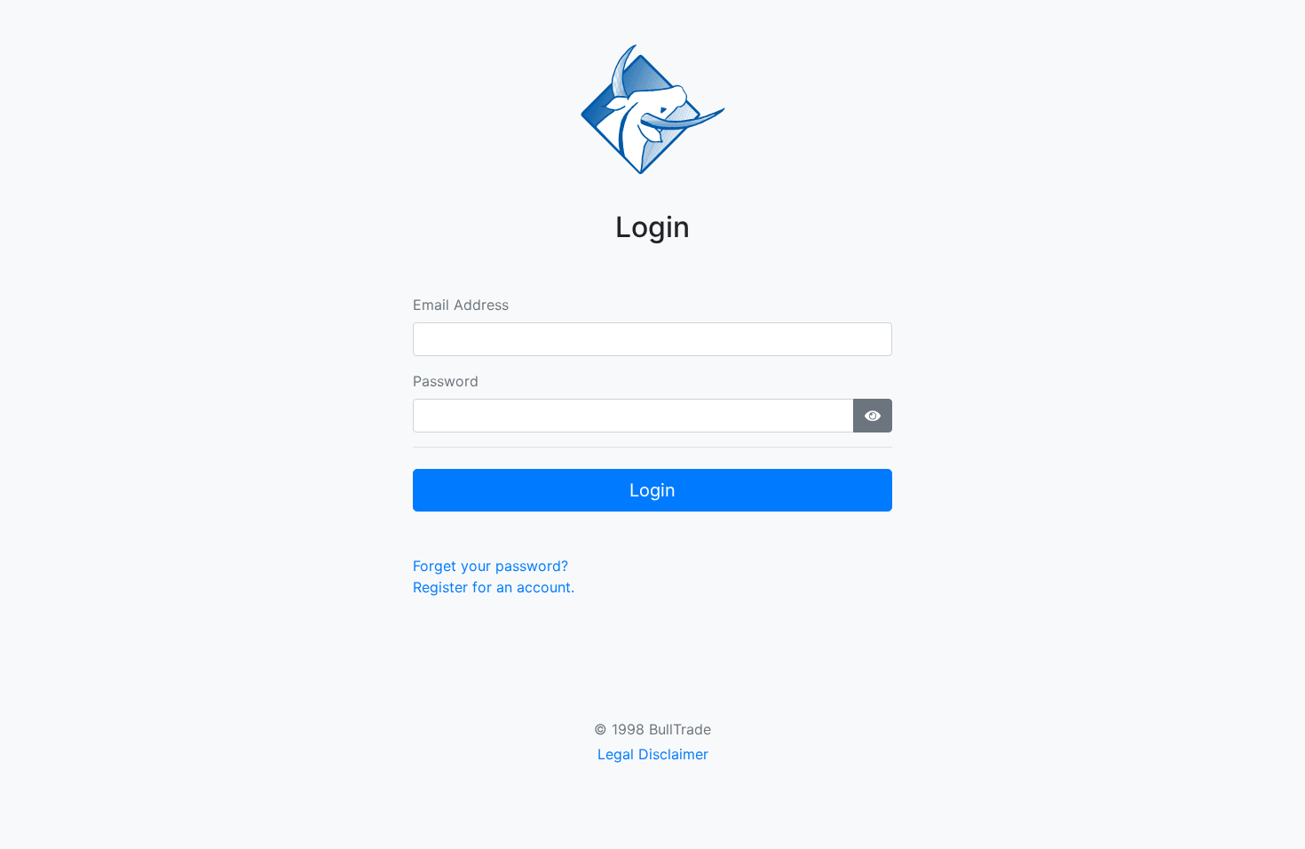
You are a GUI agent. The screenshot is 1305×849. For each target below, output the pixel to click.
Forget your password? (490, 566)
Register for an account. (493, 587)
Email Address (461, 304)
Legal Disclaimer (652, 754)
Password (445, 381)
